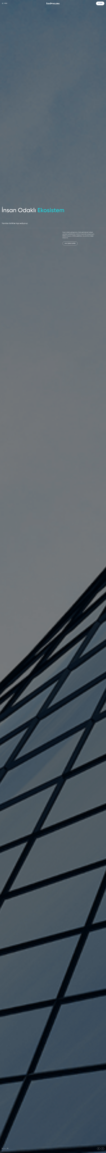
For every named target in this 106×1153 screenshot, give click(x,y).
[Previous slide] (98, 1148)
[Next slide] (102, 1148)
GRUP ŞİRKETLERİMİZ (70, 243)
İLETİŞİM (100, 3)
